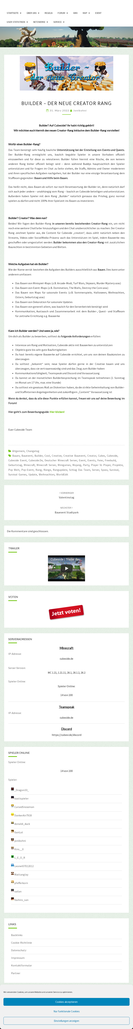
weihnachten (47, 474)
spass (104, 469)
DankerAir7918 (23, 815)
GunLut (18, 832)
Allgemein (18, 451)
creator (91, 455)
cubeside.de (36, 460)
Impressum (18, 958)
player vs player (101, 465)
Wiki (75, 12)
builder (38, 455)
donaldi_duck (22, 824)
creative (57, 455)
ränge (47, 469)
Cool (47, 455)
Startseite (13, 12)
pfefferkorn (21, 883)
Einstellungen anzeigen (66, 1020)
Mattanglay (21, 874)
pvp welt (14, 469)
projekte (117, 465)
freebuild (110, 460)
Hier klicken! (57, 412)
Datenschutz (18, 950)
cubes (101, 455)
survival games (17, 474)
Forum (61, 12)
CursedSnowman (24, 807)
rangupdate (60, 469)
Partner (15, 973)
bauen (16, 455)
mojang (76, 465)
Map (85, 12)
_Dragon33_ (21, 790)
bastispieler (21, 798)
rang (39, 469)
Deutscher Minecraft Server (61, 460)
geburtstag (15, 465)
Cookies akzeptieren (66, 1001)
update (32, 474)
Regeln (48, 12)
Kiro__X (19, 849)
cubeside (112, 455)
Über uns (32, 12)
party (86, 465)
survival (114, 469)
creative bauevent (74, 455)
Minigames (64, 465)
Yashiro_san (21, 900)
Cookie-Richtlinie (21, 942)
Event (98, 12)
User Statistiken (16, 21)
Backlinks (17, 935)
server (95, 469)
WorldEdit (62, 474)
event (82, 460)
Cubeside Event (17, 460)
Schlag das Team (79, 469)
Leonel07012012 (24, 866)
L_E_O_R (19, 857)
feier (100, 460)
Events (91, 460)
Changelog (32, 451)
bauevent (27, 455)
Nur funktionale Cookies (67, 1011)
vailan (17, 891)
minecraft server (46, 465)
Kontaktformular (21, 965)
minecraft (29, 465)
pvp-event (27, 469)
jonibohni (80, 110)
